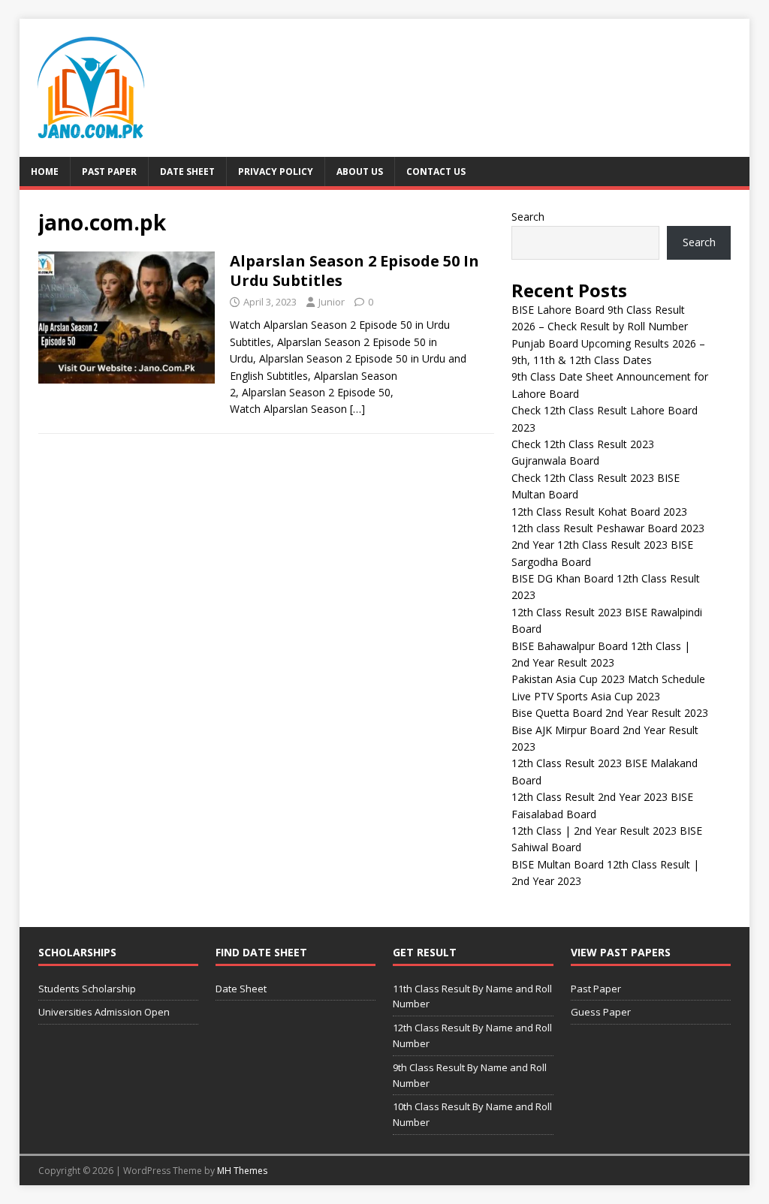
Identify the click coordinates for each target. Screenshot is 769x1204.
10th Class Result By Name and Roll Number (472, 1114)
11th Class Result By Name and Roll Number (472, 996)
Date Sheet (187, 171)
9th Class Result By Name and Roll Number (470, 1075)
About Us (359, 171)
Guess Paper (601, 1012)
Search (527, 216)
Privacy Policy (275, 171)
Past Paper (109, 171)
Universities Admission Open (104, 1012)
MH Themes (242, 1170)
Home (45, 171)
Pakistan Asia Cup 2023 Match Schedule (608, 679)
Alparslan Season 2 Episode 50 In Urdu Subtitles (354, 270)
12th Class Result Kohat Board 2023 (599, 511)
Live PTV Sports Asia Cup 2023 (585, 696)
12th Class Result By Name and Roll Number (472, 1035)
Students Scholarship (87, 988)
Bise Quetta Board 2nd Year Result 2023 (609, 713)
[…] (357, 409)
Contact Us (436, 171)
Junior (331, 302)
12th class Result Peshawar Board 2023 (607, 528)
